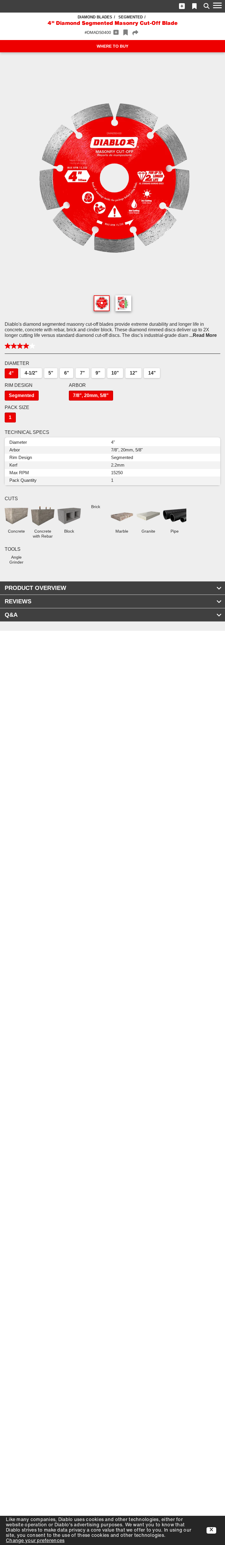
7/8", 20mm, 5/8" (91, 395)
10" (115, 372)
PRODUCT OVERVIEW (35, 588)
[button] (182, 6)
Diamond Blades (95, 17)
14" (152, 372)
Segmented (130, 17)
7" (82, 372)
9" (98, 372)
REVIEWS (18, 601)
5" (50, 372)
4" (11, 373)
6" (66, 372)
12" (133, 372)
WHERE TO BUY (112, 46)
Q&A (11, 615)
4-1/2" (31, 372)
